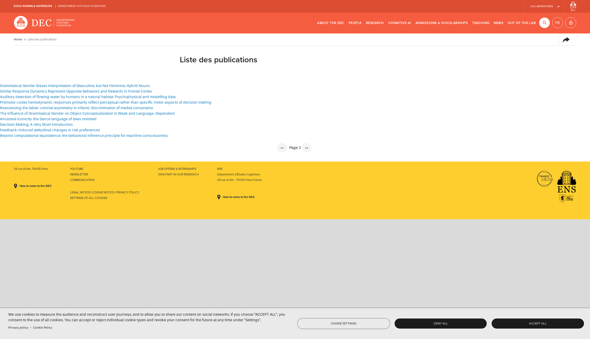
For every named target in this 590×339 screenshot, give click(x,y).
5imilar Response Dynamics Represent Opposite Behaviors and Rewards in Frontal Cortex (76, 91)
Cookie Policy (42, 328)
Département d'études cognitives (82, 6)
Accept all (537, 323)
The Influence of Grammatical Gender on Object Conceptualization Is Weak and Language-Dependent (87, 113)
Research (375, 23)
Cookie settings (343, 323)
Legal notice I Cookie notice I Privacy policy (104, 192)
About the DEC (330, 23)
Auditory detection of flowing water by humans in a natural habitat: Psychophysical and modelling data (88, 97)
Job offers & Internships (177, 169)
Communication (82, 180)
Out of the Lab (522, 23)
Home (18, 39)
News (498, 23)
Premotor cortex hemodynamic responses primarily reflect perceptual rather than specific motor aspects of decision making (105, 102)
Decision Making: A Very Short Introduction (36, 124)
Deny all (441, 323)
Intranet (570, 22)
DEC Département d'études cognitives (44, 23)
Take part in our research (178, 174)
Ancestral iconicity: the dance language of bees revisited (48, 119)
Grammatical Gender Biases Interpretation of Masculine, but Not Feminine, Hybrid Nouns (75, 86)
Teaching (480, 23)
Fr (557, 23)
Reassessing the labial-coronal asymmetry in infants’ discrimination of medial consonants (76, 108)
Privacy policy (18, 328)
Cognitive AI (399, 23)
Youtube (76, 169)
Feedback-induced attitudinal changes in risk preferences (50, 130)
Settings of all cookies (88, 198)
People (355, 23)
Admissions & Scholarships (442, 23)
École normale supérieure (33, 6)
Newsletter (79, 174)
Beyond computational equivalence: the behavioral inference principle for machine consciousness (84, 135)
